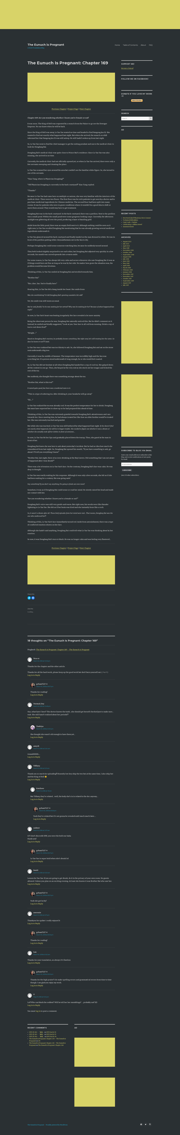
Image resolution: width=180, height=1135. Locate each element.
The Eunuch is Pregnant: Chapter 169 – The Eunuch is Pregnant (62, 650)
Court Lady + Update (130, 222)
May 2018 (126, 263)
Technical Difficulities (130, 220)
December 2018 (128, 250)
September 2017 (128, 281)
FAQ (150, 45)
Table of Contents (130, 45)
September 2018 (128, 255)
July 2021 (126, 244)
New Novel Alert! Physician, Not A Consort (137, 218)
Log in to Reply (34, 675)
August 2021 (127, 241)
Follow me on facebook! (134, 79)
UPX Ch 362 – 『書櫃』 (36, 1032)
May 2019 (126, 248)
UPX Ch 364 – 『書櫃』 (36, 1036)
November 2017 (128, 276)
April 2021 (126, 246)
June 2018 (126, 261)
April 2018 (126, 265)
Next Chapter (85, 109)
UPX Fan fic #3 (51, 1034)
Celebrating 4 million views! (132, 224)
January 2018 (127, 272)
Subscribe (126, 470)
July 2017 (126, 285)
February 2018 (128, 270)
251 (39, 1041)
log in (38, 1011)
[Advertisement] (62, 14)
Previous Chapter (59, 109)
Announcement (128, 227)
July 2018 (126, 259)
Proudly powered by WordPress (57, 1125)
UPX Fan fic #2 (51, 1032)
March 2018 (127, 268)
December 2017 (128, 274)
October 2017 (127, 279)
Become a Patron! (127, 68)
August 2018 (127, 257)
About (143, 45)
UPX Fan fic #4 (51, 1036)
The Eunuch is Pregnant (46, 44)
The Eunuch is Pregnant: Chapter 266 (51, 1045)
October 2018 (127, 252)
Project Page (73, 109)
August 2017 (127, 283)
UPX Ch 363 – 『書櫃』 (36, 1034)
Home (117, 45)
